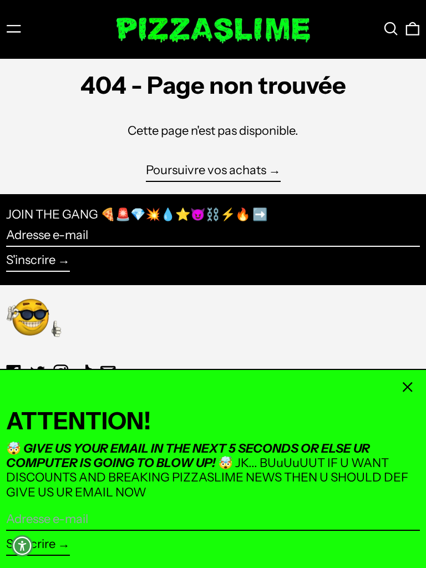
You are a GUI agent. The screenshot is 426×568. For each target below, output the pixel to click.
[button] (391, 29)
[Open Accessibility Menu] (22, 546)
